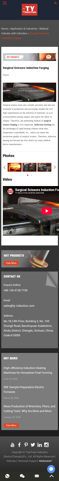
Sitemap (11, 460)
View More (11, 263)
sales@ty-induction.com (19, 305)
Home (4, 28)
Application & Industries (23, 28)
